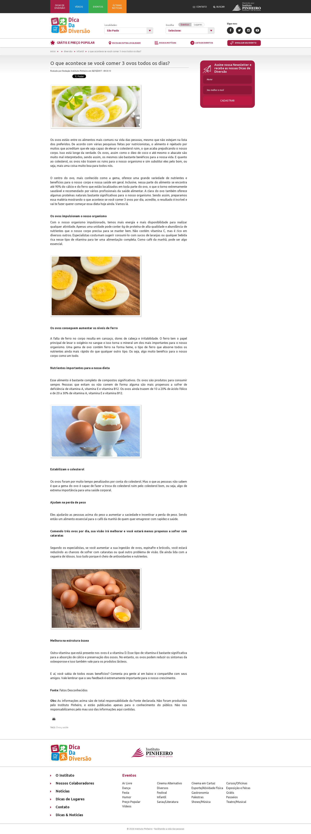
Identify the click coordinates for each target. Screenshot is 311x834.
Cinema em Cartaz (203, 783)
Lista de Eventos (204, 43)
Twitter (239, 30)
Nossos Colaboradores (75, 783)
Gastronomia (200, 792)
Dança (126, 788)
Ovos (58, 727)
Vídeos (126, 806)
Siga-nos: (232, 23)
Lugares (198, 24)
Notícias (63, 791)
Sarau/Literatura (167, 801)
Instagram (248, 30)
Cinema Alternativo (169, 783)
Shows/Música (201, 801)
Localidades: (111, 25)
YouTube (257, 30)
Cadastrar (227, 100)
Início (53, 51)
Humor (126, 797)
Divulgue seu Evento (245, 43)
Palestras (197, 797)
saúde (65, 727)
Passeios (232, 797)
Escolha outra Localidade (126, 43)
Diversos (162, 788)
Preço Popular (131, 801)
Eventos (185, 24)
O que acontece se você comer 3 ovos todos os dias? (114, 51)
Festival (162, 792)
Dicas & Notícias (167, 43)
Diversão (68, 51)
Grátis (230, 792)
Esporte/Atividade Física (207, 788)
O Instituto (65, 775)
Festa (125, 792)
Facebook (230, 30)
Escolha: (184, 24)
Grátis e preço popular (75, 42)
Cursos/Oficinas (236, 783)
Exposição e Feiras (238, 788)
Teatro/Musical (236, 801)
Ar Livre (127, 783)
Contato (62, 807)
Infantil (80, 51)
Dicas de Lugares (70, 799)
